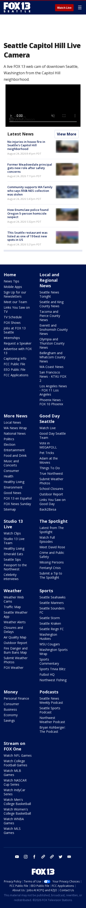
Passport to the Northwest (15, 567)
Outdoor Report (51, 494)
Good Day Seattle (49, 418)
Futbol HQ (47, 674)
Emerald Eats (13, 554)
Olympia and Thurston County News (51, 343)
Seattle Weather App (16, 614)
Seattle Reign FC (51, 629)
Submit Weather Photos (51, 481)
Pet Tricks (46, 453)
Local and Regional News (49, 280)
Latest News (20, 134)
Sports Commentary (49, 661)
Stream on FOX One (14, 746)
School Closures (51, 488)
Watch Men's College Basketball (17, 801)
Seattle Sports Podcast (49, 710)
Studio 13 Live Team (14, 541)
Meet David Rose (52, 547)
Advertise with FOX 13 (18, 351)
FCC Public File (14, 364)
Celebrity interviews (11, 576)
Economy (11, 715)
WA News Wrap (15, 428)
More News (15, 416)
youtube (17, 856)
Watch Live (64, 7)
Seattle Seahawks (52, 597)
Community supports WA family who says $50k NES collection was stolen (30, 190)
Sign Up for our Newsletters (15, 294)
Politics (9, 439)
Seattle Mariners (51, 603)
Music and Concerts (11, 463)
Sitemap (10, 509)
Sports (46, 590)
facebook (34, 856)
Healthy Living (14, 482)
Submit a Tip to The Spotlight (50, 575)
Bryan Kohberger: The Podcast (52, 729)
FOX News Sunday (17, 504)
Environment (13, 487)
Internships (12, 338)
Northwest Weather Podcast (52, 719)
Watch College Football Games (15, 763)
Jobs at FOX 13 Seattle (15, 330)
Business (10, 709)
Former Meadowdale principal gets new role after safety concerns (29, 168)
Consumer (11, 470)
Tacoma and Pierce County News (49, 315)
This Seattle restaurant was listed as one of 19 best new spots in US (27, 236)
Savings (9, 720)
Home (10, 274)
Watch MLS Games (12, 830)
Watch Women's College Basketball (17, 811)
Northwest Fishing (53, 680)
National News (15, 433)
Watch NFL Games (18, 755)
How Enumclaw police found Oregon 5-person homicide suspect (28, 213)
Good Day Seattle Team (52, 435)
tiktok (43, 856)
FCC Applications (16, 375)
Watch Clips (12, 533)
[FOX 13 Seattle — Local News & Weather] (17, 7)
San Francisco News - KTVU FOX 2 (52, 376)
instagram (25, 856)
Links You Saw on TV (17, 309)
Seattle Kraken (50, 623)
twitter (60, 856)
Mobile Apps (13, 286)
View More (66, 134)
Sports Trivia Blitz (52, 669)
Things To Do (49, 468)
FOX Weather (13, 667)
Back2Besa (47, 509)
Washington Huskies (48, 636)
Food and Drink (15, 455)
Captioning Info (15, 358)
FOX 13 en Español (18, 498)
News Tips (11, 281)
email (69, 856)
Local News (12, 422)
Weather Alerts (15, 622)
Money (11, 692)
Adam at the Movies (48, 460)
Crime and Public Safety (51, 554)
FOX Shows (12, 322)
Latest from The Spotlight (51, 530)
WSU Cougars (49, 644)
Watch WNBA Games (14, 821)
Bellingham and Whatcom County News (52, 357)
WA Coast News (51, 367)
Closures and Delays (13, 629)
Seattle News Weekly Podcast (51, 700)
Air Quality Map (15, 637)
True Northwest (51, 473)
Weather (13, 590)
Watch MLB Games (12, 772)
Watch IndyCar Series (14, 792)
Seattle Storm (49, 618)
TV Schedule (13, 317)
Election (9, 444)
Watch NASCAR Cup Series (15, 782)
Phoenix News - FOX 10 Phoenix (51, 402)
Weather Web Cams (14, 599)
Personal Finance (16, 698)
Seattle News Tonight (49, 294)
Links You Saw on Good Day (52, 501)
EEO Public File (14, 369)
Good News (12, 493)
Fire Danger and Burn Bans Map (16, 650)
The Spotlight (53, 521)
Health (8, 476)
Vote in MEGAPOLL (48, 445)
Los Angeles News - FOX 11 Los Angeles (53, 390)
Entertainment (14, 450)
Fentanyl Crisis (50, 568)
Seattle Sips (12, 559)
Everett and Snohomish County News (53, 329)
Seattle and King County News (51, 304)
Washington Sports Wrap (53, 651)
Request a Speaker (17, 343)
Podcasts (48, 692)
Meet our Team (15, 302)
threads (51, 856)
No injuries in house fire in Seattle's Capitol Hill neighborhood (26, 145)
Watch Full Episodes (47, 539)
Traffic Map (12, 607)
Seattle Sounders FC (52, 610)
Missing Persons (51, 562)
